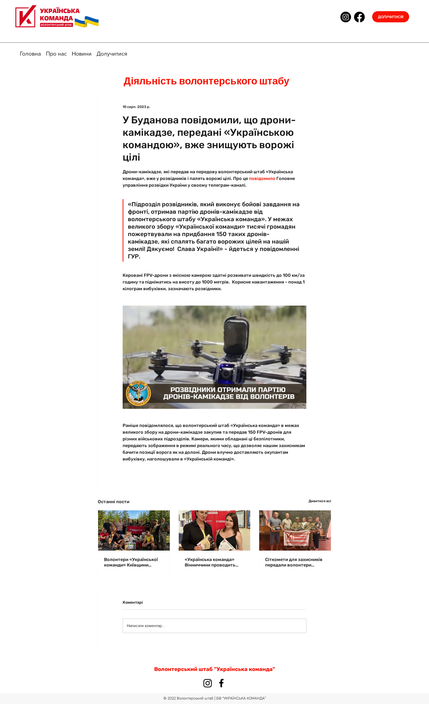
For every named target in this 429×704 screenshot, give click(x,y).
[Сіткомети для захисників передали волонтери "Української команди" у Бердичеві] (295, 530)
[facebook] (359, 17)
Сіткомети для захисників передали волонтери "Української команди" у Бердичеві (293, 562)
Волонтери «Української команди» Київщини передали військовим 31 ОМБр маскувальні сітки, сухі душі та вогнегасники (132, 562)
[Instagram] (345, 17)
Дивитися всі (320, 501)
